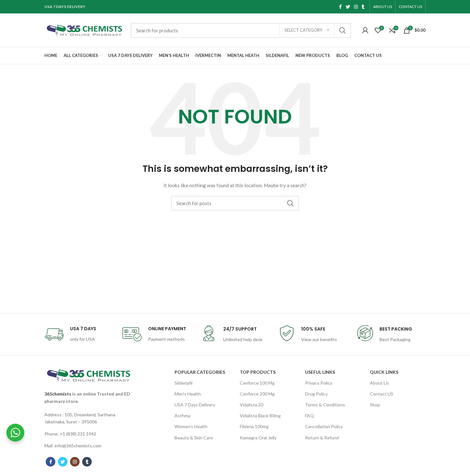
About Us (379, 383)
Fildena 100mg (254, 426)
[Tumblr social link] (363, 7)
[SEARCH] (342, 30)
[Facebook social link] (340, 7)
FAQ (309, 415)
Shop (375, 404)
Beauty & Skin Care (194, 437)
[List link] (88, 418)
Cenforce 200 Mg (257, 393)
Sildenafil (183, 383)
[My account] (365, 30)
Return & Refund (322, 437)
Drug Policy (316, 393)
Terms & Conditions (325, 404)
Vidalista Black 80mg (260, 415)
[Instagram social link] (356, 7)
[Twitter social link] (348, 7)
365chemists (57, 393)
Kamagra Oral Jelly (258, 437)
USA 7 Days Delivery (195, 404)
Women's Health (191, 426)
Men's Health (188, 393)
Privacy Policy (318, 383)
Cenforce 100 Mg (257, 383)
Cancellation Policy (324, 426)
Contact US (381, 393)
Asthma (182, 415)
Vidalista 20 (251, 404)
